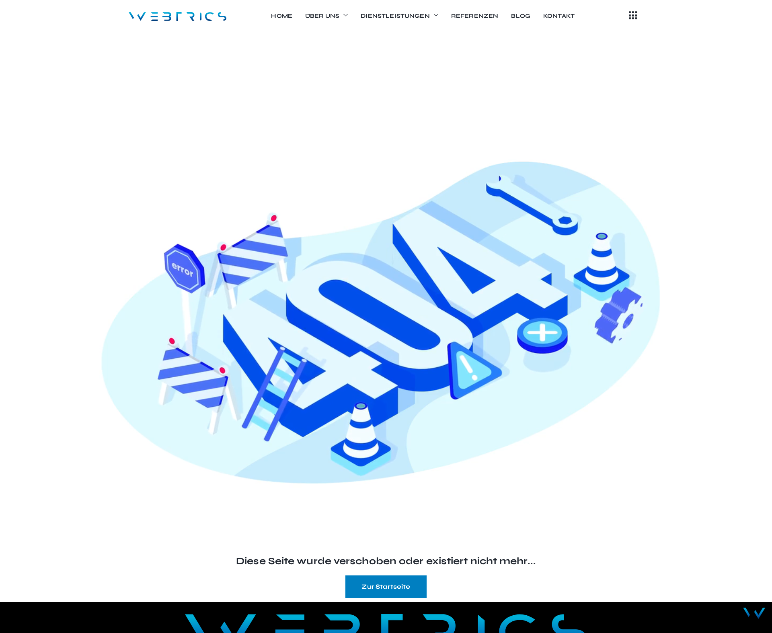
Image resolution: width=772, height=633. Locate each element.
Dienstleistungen (395, 15)
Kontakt (559, 15)
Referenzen (475, 15)
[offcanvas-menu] (633, 16)
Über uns (322, 15)
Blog (520, 15)
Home (281, 15)
